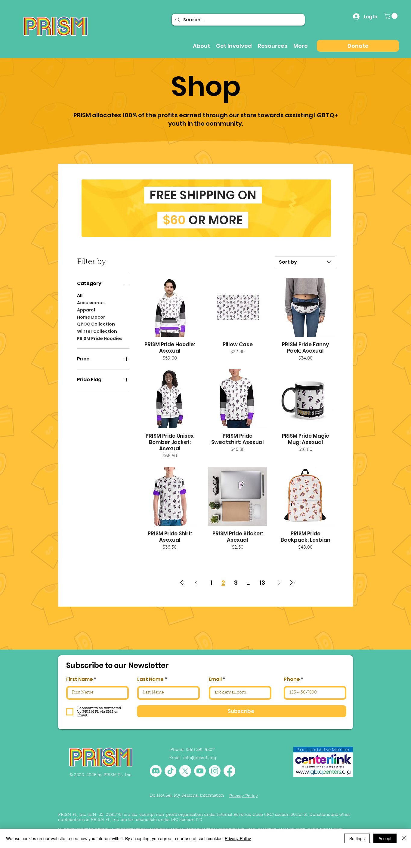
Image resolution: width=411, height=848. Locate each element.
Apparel (86, 310)
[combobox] (305, 262)
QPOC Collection (96, 324)
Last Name (150, 679)
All (79, 295)
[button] (391, 16)
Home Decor (91, 317)
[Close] (403, 838)
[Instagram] (215, 771)
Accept (385, 838)
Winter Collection (97, 331)
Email (215, 679)
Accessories (91, 303)
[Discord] (156, 771)
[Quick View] (169, 307)
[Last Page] (292, 582)
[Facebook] (229, 771)
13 (262, 582)
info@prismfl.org (199, 758)
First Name (79, 679)
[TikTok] (170, 771)
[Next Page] (279, 582)
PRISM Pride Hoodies (99, 338)
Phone (292, 679)
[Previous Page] (196, 582)
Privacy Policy (238, 838)
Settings (357, 838)
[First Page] (183, 582)
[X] (185, 771)
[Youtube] (200, 771)
